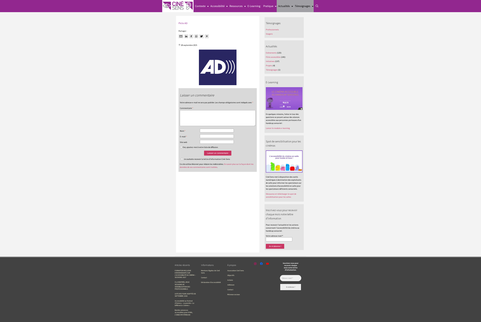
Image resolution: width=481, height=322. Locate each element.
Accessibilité (217, 6)
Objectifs (230, 275)
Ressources (236, 6)
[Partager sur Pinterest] (207, 36)
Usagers (269, 34)
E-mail (183, 136)
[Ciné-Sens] (178, 6)
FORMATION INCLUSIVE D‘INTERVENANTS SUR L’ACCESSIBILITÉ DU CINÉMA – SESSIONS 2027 (185, 274)
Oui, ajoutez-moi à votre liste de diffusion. (200, 147)
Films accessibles (273, 57)
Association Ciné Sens (235, 270)
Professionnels (272, 29)
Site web (183, 142)
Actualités (284, 6)
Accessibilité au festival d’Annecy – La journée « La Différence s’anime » (184, 303)
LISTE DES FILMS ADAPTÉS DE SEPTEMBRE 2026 (185, 295)
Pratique (268, 6)
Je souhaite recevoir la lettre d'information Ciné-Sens (207, 159)
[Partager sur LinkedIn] (186, 36)
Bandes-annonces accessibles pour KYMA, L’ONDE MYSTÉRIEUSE (184, 312)
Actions (230, 280)
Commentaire (186, 108)
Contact (204, 277)
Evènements (271, 52)
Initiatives (270, 61)
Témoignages (302, 6)
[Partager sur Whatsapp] (196, 36)
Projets (269, 65)
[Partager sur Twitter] (201, 36)
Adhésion (230, 285)
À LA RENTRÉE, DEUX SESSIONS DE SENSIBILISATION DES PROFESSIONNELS (182, 285)
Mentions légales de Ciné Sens (210, 271)
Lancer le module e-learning (278, 128)
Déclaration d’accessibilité (211, 282)
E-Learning (254, 6)
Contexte (200, 6)
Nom (182, 131)
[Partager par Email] (180, 36)
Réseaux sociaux (233, 294)
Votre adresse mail (274, 236)
